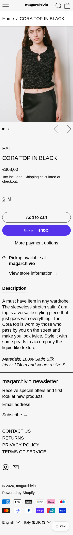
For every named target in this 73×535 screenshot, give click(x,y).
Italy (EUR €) (35, 522)
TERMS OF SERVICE (24, 451)
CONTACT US (16, 431)
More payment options (36, 242)
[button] (58, 5)
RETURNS (13, 438)
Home (8, 18)
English (8, 522)
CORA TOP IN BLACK (42, 18)
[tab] (3, 129)
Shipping (32, 177)
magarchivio (26, 486)
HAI (6, 148)
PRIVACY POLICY (20, 444)
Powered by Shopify (18, 493)
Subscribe (12, 414)
